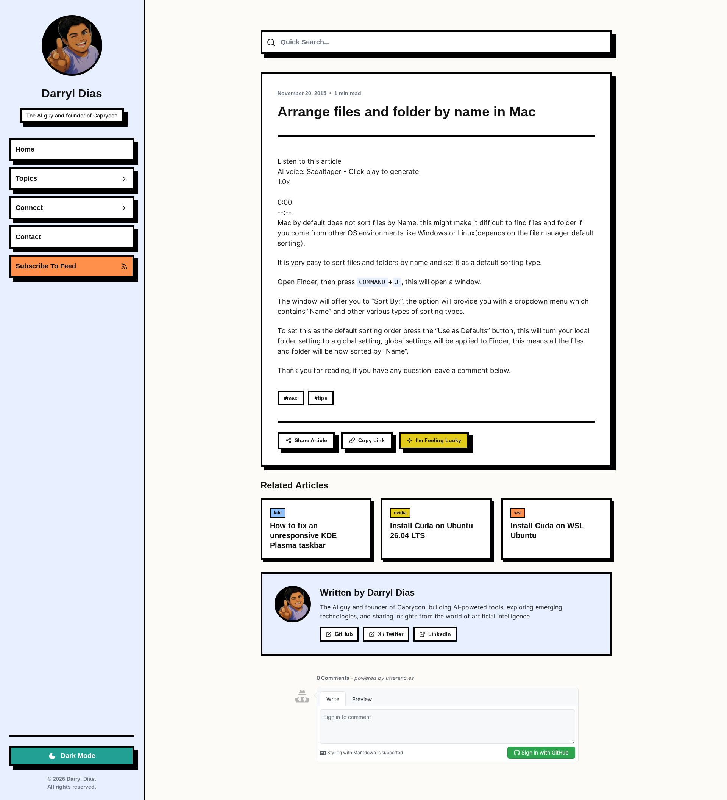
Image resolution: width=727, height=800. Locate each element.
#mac (291, 398)
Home (25, 149)
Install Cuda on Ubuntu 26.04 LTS (431, 530)
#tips (321, 398)
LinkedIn (439, 634)
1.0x (284, 182)
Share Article (311, 440)
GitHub (344, 634)
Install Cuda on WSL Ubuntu (547, 530)
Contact (28, 237)
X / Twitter (390, 634)
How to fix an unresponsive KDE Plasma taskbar (303, 535)
